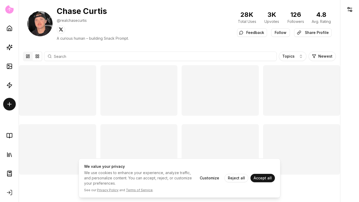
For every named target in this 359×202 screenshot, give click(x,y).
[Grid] (37, 56)
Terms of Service (139, 190)
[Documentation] (9, 173)
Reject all (236, 178)
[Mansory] (28, 56)
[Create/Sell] (9, 104)
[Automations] (9, 85)
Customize (209, 178)
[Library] (9, 154)
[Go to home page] (9, 9)
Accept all (263, 178)
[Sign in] (9, 192)
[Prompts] (9, 47)
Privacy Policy (108, 190)
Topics (288, 56)
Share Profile (317, 32)
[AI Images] (9, 66)
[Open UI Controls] (349, 9)
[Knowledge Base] (9, 135)
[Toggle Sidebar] (19, 101)
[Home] (9, 28)
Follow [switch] (280, 32)
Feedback (255, 32)
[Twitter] (61, 29)
